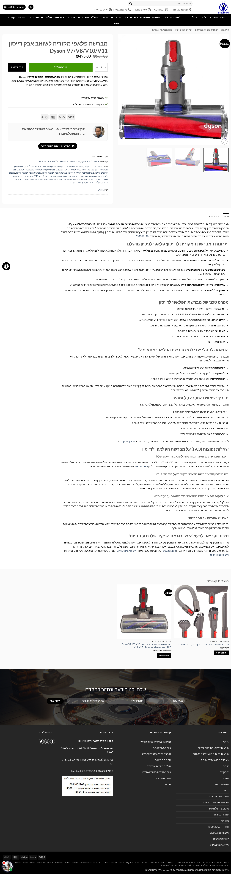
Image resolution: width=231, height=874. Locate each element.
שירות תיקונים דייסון (99, 179)
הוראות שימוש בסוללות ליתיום (213, 747)
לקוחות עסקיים (221, 838)
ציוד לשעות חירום (175, 17)
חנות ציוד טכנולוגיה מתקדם (206, 30)
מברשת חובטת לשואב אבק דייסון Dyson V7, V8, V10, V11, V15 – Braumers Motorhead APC (146, 645)
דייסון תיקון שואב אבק (47, 166)
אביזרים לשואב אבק (183, 30)
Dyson (101, 189)
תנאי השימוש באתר (218, 796)
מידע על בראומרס (219, 844)
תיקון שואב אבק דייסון (44, 179)
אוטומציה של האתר (219, 808)
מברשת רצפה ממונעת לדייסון (28, 173)
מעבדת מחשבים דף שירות (215, 759)
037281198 (142, 236)
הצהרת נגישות (221, 784)
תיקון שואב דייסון (27, 179)
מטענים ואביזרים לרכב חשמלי (208, 17)
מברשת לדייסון (101, 169)
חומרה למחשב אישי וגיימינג (143, 17)
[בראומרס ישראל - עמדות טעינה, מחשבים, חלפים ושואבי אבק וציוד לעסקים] (213, 7)
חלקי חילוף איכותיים (127, 550)
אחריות (225, 820)
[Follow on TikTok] (41, 741)
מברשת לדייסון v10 (85, 169)
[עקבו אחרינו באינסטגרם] (47, 741)
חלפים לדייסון (31, 166)
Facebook (76, 770)
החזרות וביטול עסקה (218, 826)
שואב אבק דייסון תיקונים (23, 176)
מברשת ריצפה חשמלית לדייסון (81, 173)
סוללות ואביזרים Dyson (70, 161)
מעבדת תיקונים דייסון (59, 176)
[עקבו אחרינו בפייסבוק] (52, 741)
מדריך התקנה (128, 441)
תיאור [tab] (226, 216)
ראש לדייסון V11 (41, 176)
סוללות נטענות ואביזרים (84, 17)
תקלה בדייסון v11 (93, 182)
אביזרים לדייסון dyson (90, 161)
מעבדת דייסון (91, 176)
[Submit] (130, 3)
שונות (115, 23)
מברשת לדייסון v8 (51, 169)
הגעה (226, 778)
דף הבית (225, 30)
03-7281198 (85, 740)
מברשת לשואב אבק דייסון (32, 169)
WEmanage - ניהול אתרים (157, 870)
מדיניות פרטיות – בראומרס (215, 802)
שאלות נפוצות (221, 814)
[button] (30, 7)
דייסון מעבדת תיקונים (93, 166)
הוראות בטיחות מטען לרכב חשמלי (211, 753)
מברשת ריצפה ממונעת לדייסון (54, 173)
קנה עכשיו (17, 67)
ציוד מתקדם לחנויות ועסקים (48, 17)
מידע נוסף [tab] (214, 216)
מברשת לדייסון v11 (68, 169)
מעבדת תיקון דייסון (76, 176)
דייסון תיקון (61, 166)
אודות (226, 766)
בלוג (226, 790)
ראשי (226, 741)
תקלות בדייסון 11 (77, 182)
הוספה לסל (60, 67)
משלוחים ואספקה (219, 832)
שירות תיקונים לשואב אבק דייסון (76, 179)
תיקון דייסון (58, 179)
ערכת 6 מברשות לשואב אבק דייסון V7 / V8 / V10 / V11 (203, 644)
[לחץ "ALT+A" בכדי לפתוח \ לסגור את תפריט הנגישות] (6, 266)
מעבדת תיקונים (17, 17)
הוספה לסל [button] (221, 653)
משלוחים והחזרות (219, 554)
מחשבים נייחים (112, 17)
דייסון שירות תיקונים (74, 166)
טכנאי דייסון (19, 166)
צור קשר (224, 772)
